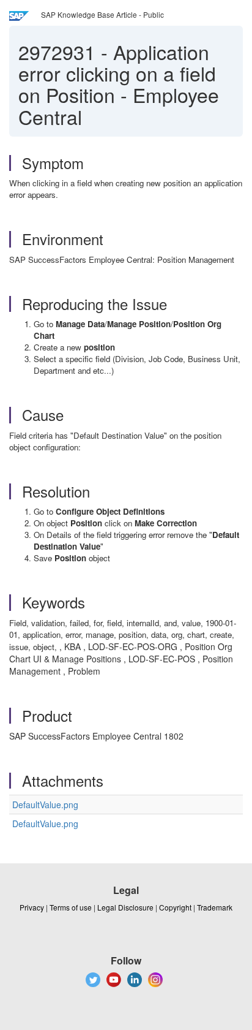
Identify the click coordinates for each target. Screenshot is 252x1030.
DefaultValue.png (45, 804)
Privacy (32, 907)
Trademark (214, 907)
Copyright (175, 907)
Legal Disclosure (125, 907)
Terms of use (71, 907)
